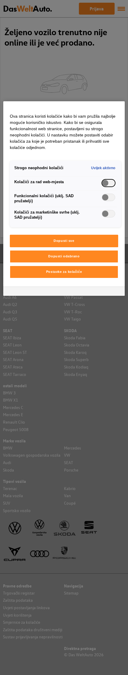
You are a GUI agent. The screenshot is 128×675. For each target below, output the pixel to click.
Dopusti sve (64, 240)
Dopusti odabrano (63, 256)
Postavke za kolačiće (64, 271)
